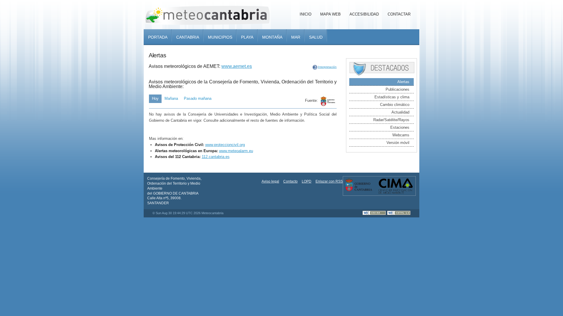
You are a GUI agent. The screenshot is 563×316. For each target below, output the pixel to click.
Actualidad (400, 112)
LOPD (306, 181)
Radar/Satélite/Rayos (391, 120)
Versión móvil (397, 142)
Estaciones (399, 127)
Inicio (305, 14)
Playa (247, 37)
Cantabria (187, 37)
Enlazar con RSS (329, 181)
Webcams (400, 135)
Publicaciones (397, 89)
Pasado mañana (197, 98)
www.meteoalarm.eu (236, 151)
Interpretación (327, 66)
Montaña (272, 37)
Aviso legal (270, 181)
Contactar (399, 14)
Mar (295, 37)
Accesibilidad (364, 14)
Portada (157, 37)
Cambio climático (394, 104)
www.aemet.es (236, 66)
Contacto (290, 181)
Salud (316, 37)
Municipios (220, 37)
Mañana (171, 98)
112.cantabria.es (216, 156)
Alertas (403, 82)
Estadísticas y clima (391, 97)
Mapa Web (330, 14)
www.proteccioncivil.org (225, 144)
